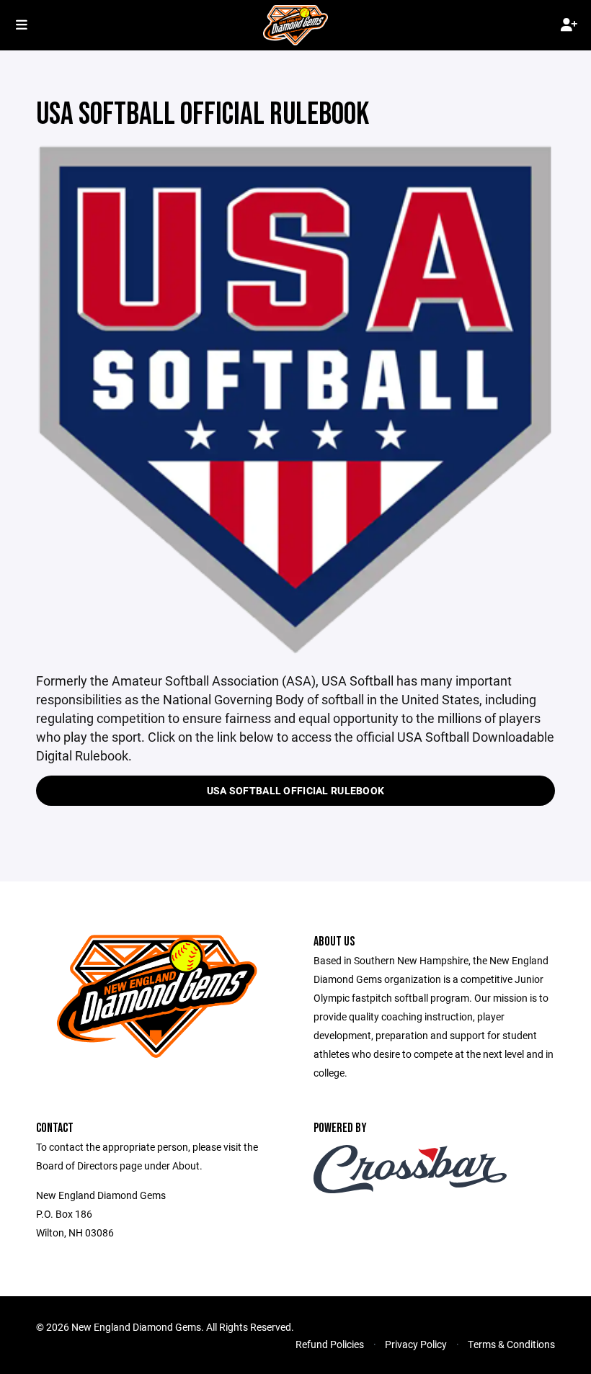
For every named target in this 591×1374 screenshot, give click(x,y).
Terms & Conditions (511, 1344)
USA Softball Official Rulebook (295, 790)
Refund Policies (330, 1344)
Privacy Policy (416, 1344)
